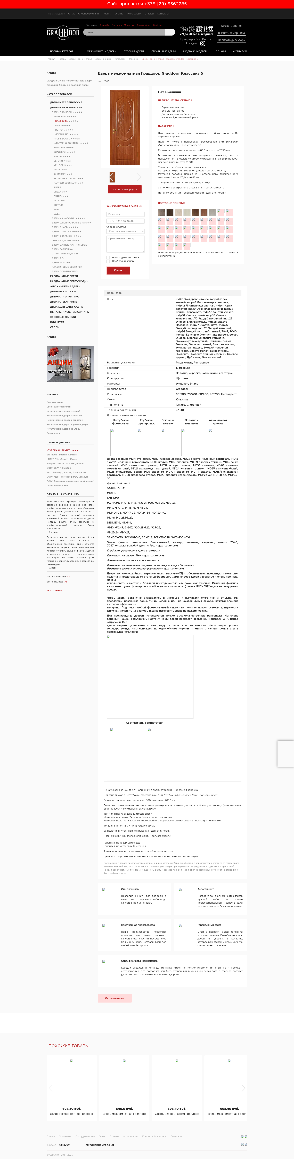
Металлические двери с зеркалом (65, 416)
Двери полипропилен (65, 271)
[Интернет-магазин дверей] (63, 33)
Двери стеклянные (63, 302)
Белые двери (54, 433)
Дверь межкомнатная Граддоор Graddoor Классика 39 (229, 1114)
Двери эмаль (60, 227)
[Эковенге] (229, 236)
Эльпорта (117, 25)
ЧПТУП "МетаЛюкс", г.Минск (62, 459)
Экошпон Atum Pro (65, 179)
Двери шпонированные (66, 223)
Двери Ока (105, 25)
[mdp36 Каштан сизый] (229, 211)
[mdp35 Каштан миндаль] (161, 219)
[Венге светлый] (187, 245)
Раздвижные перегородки (69, 281)
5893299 (58, 1145)
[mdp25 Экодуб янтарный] (212, 219)
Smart (57, 187)
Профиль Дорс (143, 25)
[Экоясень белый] (204, 228)
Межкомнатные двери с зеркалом (65, 420)
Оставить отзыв (114, 998)
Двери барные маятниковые (69, 245)
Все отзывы (54, 590)
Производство (56, 13)
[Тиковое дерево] (170, 245)
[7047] (229, 219)
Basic (57, 210)
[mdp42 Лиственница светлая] (187, 212)
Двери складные (62, 236)
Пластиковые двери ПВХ (67, 267)
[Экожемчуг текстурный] (221, 228)
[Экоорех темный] (178, 236)
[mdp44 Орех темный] (170, 212)
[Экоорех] (170, 236)
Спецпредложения (89, 13)
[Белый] (161, 236)
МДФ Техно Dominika (66, 143)
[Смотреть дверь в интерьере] (285, 754)
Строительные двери (65, 254)
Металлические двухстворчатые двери (67, 425)
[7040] (161, 228)
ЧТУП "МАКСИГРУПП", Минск (62, 450)
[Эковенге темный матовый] (161, 245)
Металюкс (129, 25)
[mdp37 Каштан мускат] (221, 211)
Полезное (176, 1136)
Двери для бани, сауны (67, 307)
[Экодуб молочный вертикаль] (221, 236)
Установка (65, 1136)
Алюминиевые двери (65, 287)
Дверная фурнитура (64, 297)
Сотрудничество (85, 1136)
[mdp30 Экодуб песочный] (170, 219)
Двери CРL (58, 258)
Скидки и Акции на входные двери (68, 85)
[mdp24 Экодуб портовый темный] (221, 219)
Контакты (163, 13)
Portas (58, 156)
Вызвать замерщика (125, 190)
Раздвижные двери (195, 51)
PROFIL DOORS (62, 139)
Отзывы (149, 13)
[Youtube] (246, 1137)
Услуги (107, 13)
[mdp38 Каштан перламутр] (212, 212)
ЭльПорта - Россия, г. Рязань (62, 455)
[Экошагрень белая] (195, 228)
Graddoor (157, 25)
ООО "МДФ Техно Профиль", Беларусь (67, 477)
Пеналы (221, 51)
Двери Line (61, 134)
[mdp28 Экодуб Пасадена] (187, 219)
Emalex (58, 196)
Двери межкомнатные (66, 108)
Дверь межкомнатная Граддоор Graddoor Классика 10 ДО (177, 1114)
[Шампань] (229, 228)
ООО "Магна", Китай (58, 486)
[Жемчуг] (187, 228)
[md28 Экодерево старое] (161, 212)
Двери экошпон (62, 112)
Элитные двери (55, 402)
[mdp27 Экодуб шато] (195, 219)
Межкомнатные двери (101, 51)
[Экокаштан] (195, 236)
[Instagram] (242, 1137)
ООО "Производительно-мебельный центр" (70, 481)
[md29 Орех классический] (204, 212)
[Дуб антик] (178, 245)
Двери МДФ (58, 263)
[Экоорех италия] (187, 236)
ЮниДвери (60, 174)
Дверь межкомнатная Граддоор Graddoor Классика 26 (71, 1114)
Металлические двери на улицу (63, 429)
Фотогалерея (130, 1136)
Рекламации (134, 13)
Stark (57, 170)
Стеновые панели (63, 317)
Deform (58, 161)
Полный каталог (61, 51)
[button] (243, 1088)
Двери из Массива (63, 218)
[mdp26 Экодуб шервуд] (204, 219)
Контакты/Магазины (154, 1136)
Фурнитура (240, 51)
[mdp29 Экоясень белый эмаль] (178, 219)
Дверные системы (63, 292)
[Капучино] (178, 228)
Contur (58, 205)
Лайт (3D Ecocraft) (65, 183)
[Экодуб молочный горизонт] (212, 236)
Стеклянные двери (163, 51)
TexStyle (59, 201)
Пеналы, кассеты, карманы (69, 312)
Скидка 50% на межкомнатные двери (69, 81)
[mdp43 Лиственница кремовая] (178, 212)
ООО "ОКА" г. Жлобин (59, 468)
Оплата (119, 13)
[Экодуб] (204, 236)
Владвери (60, 152)
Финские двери (61, 240)
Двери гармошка (62, 249)
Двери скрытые (61, 232)
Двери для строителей (59, 407)
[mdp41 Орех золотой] (195, 212)
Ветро (59, 130)
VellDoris (60, 165)
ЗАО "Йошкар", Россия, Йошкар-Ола (66, 472)
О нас (71, 13)
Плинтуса (57, 322)
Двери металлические (66, 103)
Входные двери (134, 51)
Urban (57, 192)
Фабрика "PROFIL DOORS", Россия (65, 464)
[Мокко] (170, 228)
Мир (57, 126)
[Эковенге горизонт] (212, 228)
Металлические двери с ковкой (63, 411)
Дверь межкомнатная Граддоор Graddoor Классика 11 (124, 1114)
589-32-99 (196, 27)
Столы (55, 327)
